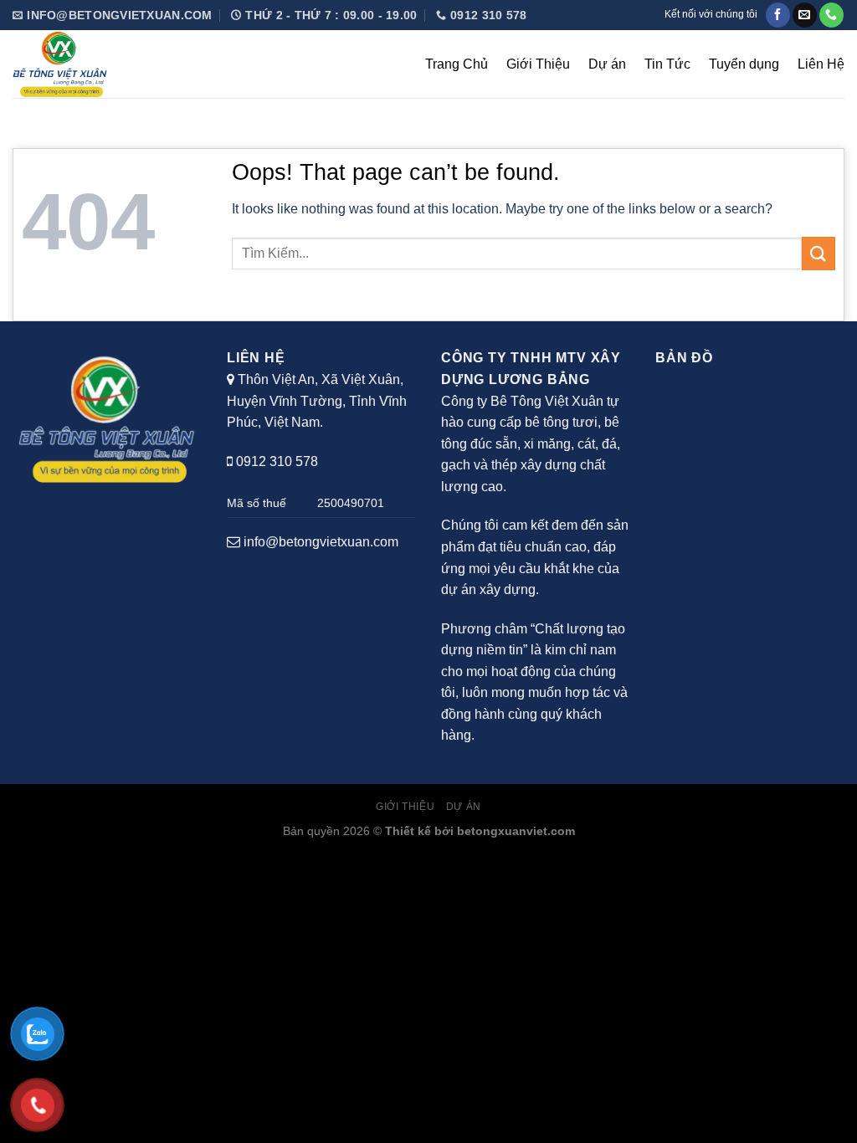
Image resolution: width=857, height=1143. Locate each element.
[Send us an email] (805, 15)
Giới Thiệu (538, 64)
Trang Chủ (456, 64)
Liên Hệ (821, 64)
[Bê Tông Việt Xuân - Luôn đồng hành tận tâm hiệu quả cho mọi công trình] (122, 64)
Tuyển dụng (744, 64)
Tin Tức (667, 64)
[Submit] (818, 253)
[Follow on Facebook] (778, 15)
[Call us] (831, 15)
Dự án (607, 64)
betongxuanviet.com (516, 831)
